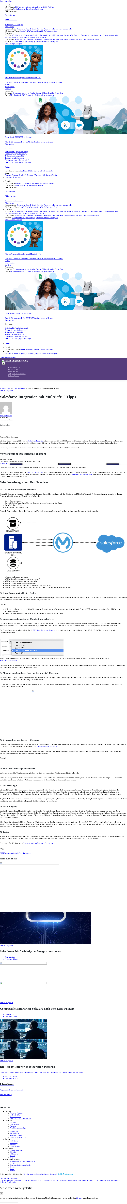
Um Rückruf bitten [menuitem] (26, 171)
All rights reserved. (29, 1174)
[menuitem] (66, 18)
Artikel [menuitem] (51, 93)
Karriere (12, 1171)
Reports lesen (4, 464)
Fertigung (13, 1122)
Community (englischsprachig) (16, 154)
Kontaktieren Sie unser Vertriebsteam (22, 1161)
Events (12, 1167)
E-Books (13, 1152)
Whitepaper (14, 1154)
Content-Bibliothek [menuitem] (42, 93)
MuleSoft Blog (22, 361)
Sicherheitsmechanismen (8, 660)
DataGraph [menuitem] (39, 9)
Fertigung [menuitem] (31, 41)
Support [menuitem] (36, 171)
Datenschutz (40, 1174)
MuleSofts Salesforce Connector (44, 630)
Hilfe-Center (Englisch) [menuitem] (50, 175)
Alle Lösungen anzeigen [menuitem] (13, 44)
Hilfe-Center (14, 1141)
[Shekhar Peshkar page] (6, 413)
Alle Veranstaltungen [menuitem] (47, 95)
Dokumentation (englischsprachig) (17, 160)
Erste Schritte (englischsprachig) (16, 152)
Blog (11, 1158)
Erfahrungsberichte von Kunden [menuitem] (24, 93)
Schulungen (14, 1132)
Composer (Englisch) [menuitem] (34, 175)
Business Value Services (18, 1137)
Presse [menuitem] (57, 93)
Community (14, 1143)
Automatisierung (13, 369)
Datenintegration (9, 853)
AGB (56, 1174)
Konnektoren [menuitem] (30, 9)
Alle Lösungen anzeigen (18, 1128)
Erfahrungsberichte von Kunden (20, 1165)
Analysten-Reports (16, 1150)
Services (8, 89)
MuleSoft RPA (15, 1115)
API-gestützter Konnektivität (82, 474)
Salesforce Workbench (35, 472)
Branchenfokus (13, 372)
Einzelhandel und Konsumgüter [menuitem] (47, 41)
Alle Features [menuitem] (9, 27)
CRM (2, 853)
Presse (12, 1169)
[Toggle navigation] (3, 363)
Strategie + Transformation (17, 374)
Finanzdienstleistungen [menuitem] (20, 41)
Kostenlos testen (15, 1117)
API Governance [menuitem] (11, 20)
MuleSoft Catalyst (16, 1135)
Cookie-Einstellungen (65, 1174)
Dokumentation (15, 1146)
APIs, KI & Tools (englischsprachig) (18, 162)
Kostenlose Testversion (13, 177)
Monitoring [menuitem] (9, 25)
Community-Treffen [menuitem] (33, 95)
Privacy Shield (49, 1174)
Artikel (12, 1156)
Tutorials (13, 1145)
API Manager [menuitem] (18, 25)
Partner (7, 167)
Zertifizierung (14, 1133)
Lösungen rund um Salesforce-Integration (38, 843)
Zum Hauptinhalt (6, 1)
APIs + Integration (14, 367)
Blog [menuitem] (61, 93)
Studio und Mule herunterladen (20, 1119)
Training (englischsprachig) (14, 156)
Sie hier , (79, 1198)
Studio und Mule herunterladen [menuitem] (61, 29)
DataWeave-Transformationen (47, 746)
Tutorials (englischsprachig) (14, 158)
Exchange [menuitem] (21, 9)
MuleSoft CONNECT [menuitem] (17, 95)
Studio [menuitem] (15, 9)
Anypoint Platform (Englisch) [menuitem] (16, 175)
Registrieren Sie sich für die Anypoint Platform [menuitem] (33, 29)
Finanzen (13, 1126)
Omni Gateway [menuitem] (10, 15)
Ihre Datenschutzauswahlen (9, 1178)
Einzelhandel (14, 1124)
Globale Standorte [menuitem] (46, 171)
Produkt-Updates (13, 376)
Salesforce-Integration (36, 441)
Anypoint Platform (16, 1113)
